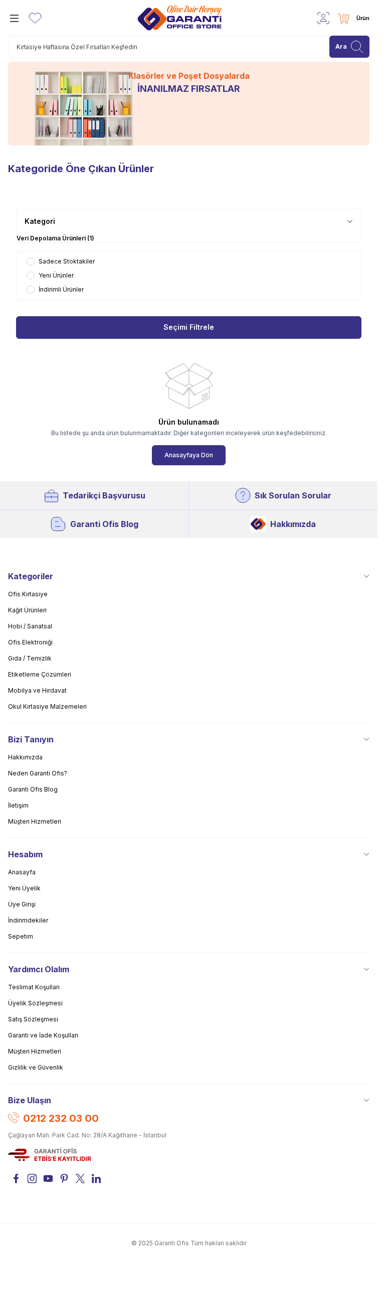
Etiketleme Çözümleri (39, 674)
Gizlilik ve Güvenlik (35, 1067)
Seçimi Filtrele (188, 327)
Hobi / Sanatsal (30, 626)
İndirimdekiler (28, 920)
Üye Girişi (22, 904)
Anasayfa (22, 872)
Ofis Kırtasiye (28, 594)
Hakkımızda (293, 524)
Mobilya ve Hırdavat (37, 690)
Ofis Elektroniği (30, 642)
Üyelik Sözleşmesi (35, 1003)
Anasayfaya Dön (188, 455)
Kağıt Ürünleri (27, 610)
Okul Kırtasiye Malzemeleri (47, 706)
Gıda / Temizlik (30, 658)
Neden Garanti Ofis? (37, 773)
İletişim (18, 805)
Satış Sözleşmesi (33, 1019)
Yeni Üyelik (24, 888)
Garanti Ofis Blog (104, 524)
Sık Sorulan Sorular (293, 495)
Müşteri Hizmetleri (34, 821)
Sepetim (20, 936)
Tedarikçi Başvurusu (104, 495)
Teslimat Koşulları (34, 987)
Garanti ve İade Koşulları (43, 1035)
